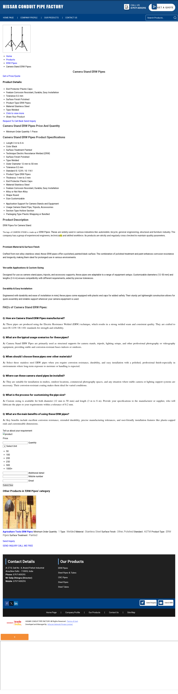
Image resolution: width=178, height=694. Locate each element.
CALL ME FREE (25, 545)
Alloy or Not (12, 191)
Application (11, 203)
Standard (10, 170)
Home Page (8, 18)
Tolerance (11, 167)
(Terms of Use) (72, 621)
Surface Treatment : (23, 535)
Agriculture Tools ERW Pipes (18, 531)
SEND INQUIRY (10, 545)
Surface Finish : (117, 531)
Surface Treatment (15, 150)
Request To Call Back (13, 121)
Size (8, 198)
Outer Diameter (13, 164)
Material (10, 184)
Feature (9, 188)
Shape (9, 195)
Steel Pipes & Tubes (67, 572)
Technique (11, 153)
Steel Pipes (63, 582)
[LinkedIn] (16, 605)
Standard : (142, 531)
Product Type (12, 174)
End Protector (12, 181)
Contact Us (71, 18)
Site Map (131, 612)
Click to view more (15, 113)
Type (8, 160)
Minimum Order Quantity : (47, 531)
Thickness (11, 177)
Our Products (51, 18)
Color (8, 146)
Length (9, 143)
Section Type (12, 210)
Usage (9, 207)
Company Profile (29, 18)
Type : (67, 531)
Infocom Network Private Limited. (60, 624)
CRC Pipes (63, 577)
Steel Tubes (63, 587)
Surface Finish (13, 157)
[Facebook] (7, 605)
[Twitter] (11, 605)
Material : (88, 531)
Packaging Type (14, 214)
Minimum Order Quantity (17, 131)
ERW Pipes (63, 568)
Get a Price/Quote (11, 76)
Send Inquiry (30, 121)
